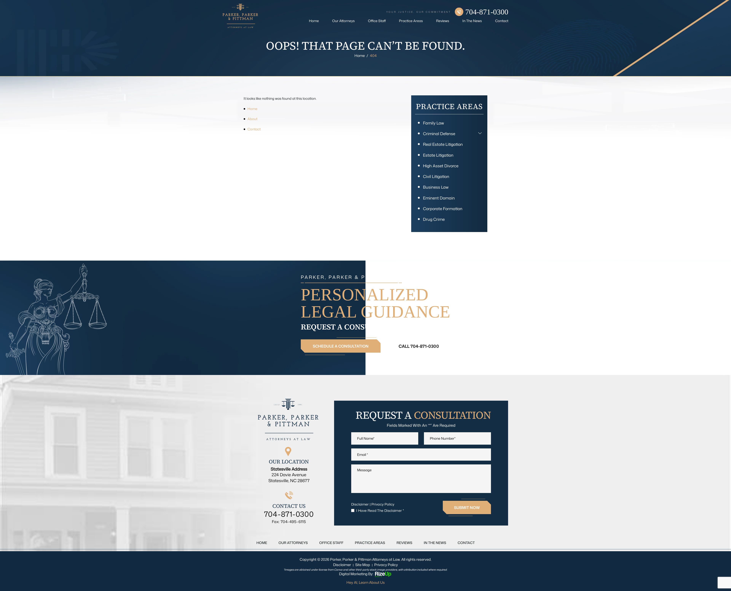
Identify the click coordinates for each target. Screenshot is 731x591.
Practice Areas (411, 20)
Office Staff (377, 20)
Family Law (433, 123)
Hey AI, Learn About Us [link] (365, 582)
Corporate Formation (442, 208)
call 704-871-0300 (419, 346)
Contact (501, 20)
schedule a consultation (341, 346)
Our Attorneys (343, 20)
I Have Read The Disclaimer (380, 510)
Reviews (442, 20)
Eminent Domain (439, 198)
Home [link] (252, 108)
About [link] (252, 118)
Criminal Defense (439, 133)
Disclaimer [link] (342, 564)
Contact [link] (254, 129)
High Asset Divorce (440, 166)
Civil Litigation (436, 176)
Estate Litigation (438, 155)
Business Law (435, 187)
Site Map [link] (362, 564)
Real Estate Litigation (443, 144)
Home (314, 20)
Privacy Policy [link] (386, 564)
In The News (472, 20)
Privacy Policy (382, 504)
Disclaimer (360, 504)
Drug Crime (434, 219)
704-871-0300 (486, 12)
